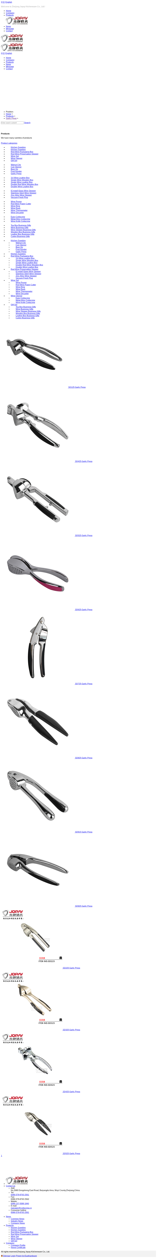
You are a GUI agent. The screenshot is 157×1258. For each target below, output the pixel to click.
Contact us (10, 1186)
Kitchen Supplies (18, 1228)
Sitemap (6, 1256)
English (8, 2)
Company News (18, 1223)
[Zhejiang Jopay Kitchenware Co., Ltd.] (17, 1184)
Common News (17, 1219)
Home (8, 11)
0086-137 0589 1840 (20, 1204)
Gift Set (14, 1241)
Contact (9, 31)
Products (10, 15)
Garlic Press (11, 118)
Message (10, 29)
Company (10, 13)
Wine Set (15, 1236)
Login (13, 1256)
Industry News (17, 1221)
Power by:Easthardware (26, 1256)
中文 (3, 2)
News (8, 26)
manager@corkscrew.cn (21, 1208)
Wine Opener (16, 1239)
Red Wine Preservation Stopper (24, 1234)
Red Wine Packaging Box (22, 1232)
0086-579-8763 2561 (20, 1195)
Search (27, 123)
